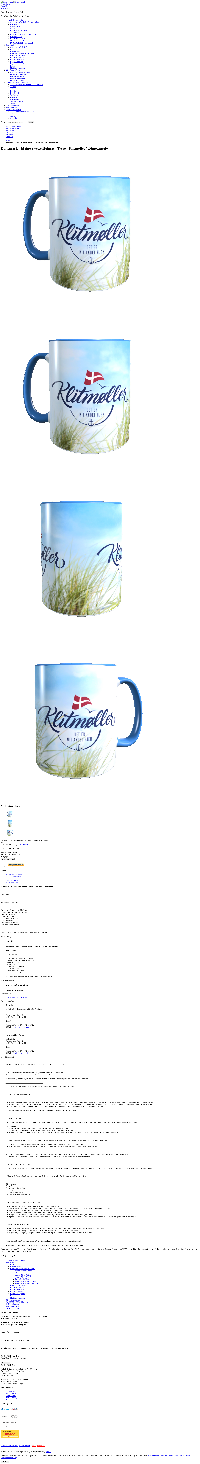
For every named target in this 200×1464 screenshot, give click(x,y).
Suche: (3, 122)
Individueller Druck (17, 80)
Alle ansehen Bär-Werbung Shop (22, 72)
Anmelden (9, 137)
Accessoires (14, 99)
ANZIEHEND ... (16, 26)
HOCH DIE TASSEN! (18, 30)
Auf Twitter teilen (12, 883)
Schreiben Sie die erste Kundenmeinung (20, 997)
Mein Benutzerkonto (13, 126)
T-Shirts (13, 87)
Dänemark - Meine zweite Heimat (22, 53)
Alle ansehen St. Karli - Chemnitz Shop (24, 22)
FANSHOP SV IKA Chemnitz (17, 83)
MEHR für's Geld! (17, 41)
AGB (21, 1446)
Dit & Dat (13, 49)
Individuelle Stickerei (18, 74)
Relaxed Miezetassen (18, 76)
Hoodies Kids (15, 93)
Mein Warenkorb (12, 130)
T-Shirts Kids (15, 89)
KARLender (14, 24)
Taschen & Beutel (16, 101)
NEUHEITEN (15, 28)
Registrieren (10, 135)
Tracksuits (14, 95)
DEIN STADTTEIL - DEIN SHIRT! (24, 35)
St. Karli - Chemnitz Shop (15, 20)
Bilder (12, 66)
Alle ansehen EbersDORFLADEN (23, 112)
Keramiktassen (15, 51)
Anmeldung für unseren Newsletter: (14, 1358)
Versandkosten (23, 845)
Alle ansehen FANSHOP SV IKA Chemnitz (26, 85)
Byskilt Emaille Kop (17, 55)
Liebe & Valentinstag (18, 78)
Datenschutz (13, 1446)
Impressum (5, 1446)
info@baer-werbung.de (20, 1027)
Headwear (14, 97)
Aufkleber (14, 118)
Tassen (12, 103)
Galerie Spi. (10, 45)
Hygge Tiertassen (16, 62)
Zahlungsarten (11, 1391)
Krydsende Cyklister (17, 64)
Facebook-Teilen (12, 880)
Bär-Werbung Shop (13, 70)
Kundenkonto (11, 1396)
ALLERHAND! (16, 32)
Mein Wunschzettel (13, 128)
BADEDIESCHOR (17, 39)
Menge (3, 857)
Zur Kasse (9, 133)
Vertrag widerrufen (38, 1446)
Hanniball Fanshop (12, 108)
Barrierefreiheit (11, 1400)
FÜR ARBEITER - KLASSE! (21, 43)
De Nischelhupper (12, 106)
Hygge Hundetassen (17, 58)
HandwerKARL (16, 37)
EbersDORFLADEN (13, 110)
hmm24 (48, 1452)
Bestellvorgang (11, 1398)
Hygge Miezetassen (17, 60)
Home (8, 141)
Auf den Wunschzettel (14, 874)
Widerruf (26, 1446)
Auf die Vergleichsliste (14, 876)
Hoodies (13, 91)
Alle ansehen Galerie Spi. (19, 47)
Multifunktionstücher (17, 68)
